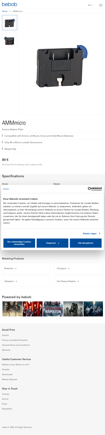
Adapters (9, 281)
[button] (90, 5)
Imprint (5, 335)
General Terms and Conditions (16, 345)
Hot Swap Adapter (66, 281)
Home (5, 11)
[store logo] (9, 4)
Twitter (22, 417)
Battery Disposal (9, 379)
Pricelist (5, 369)
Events (5, 399)
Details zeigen (90, 233)
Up (98, 431)
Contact (5, 394)
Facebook (4, 417)
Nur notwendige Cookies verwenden (19, 243)
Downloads (7, 374)
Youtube (16, 417)
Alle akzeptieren (85, 243)
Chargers (61, 268)
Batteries (8, 268)
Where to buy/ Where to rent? (15, 364)
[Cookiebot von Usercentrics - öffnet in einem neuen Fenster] (90, 189)
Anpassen (51, 243)
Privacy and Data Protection (15, 340)
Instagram (10, 417)
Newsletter (7, 409)
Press (4, 404)
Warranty (6, 350)
